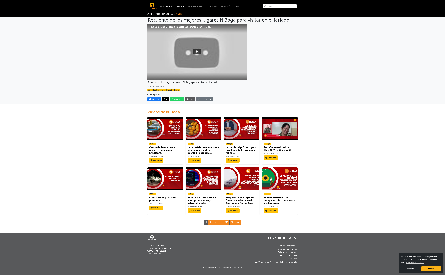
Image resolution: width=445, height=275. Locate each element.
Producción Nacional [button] (175, 6)
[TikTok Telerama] (274, 238)
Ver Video (157, 160)
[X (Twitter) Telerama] (290, 238)
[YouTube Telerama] (279, 238)
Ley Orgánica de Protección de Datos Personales (276, 262)
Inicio (162, 6)
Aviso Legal (293, 258)
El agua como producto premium (162, 199)
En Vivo (236, 6)
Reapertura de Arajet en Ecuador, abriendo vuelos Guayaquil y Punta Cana (240, 200)
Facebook (155, 99)
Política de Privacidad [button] (415, 263)
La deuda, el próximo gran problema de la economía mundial (241, 150)
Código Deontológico (288, 245)
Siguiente (235, 222)
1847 (226, 222)
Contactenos (211, 6)
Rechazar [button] (410, 269)
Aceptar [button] (431, 269)
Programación (225, 6)
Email (191, 99)
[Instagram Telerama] (284, 238)
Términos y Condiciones (287, 249)
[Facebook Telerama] (269, 238)
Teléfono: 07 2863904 (156, 251)
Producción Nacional (164, 14)
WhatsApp (178, 99)
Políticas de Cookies (289, 255)
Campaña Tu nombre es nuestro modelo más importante (162, 150)
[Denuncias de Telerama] (295, 238)
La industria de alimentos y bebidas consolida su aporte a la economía (203, 150)
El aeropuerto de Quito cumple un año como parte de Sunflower (279, 200)
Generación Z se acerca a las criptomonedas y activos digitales (202, 200)
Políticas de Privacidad (288, 252)
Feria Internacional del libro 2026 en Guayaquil (277, 149)
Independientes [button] (195, 6)
